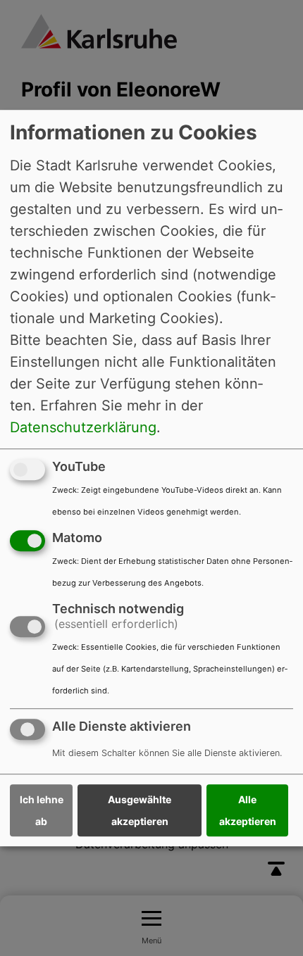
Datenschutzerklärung (83, 427)
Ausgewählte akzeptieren (139, 810)
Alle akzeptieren (247, 810)
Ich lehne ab (41, 810)
